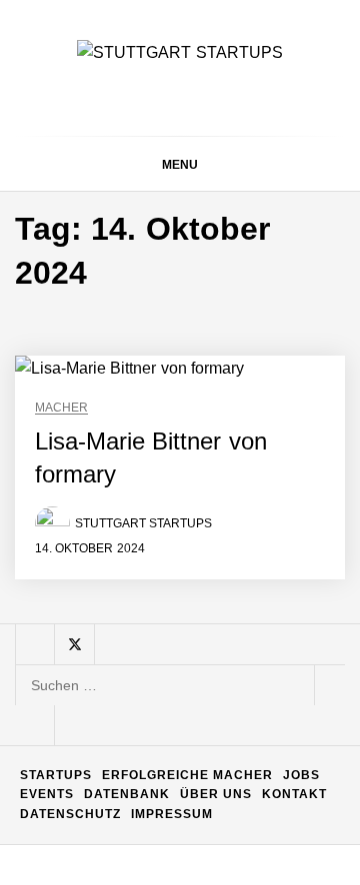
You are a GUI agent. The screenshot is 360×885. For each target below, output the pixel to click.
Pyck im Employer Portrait (215, 279)
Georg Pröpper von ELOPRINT (224, 835)
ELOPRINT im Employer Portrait (229, 755)
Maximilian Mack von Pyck (218, 439)
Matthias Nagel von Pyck (217, 359)
